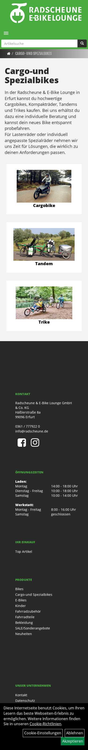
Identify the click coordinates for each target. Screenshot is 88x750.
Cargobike (44, 205)
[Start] (9, 53)
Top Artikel (23, 551)
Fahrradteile (24, 617)
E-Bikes (21, 600)
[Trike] (44, 302)
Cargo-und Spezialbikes (33, 53)
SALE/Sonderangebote (32, 628)
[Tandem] (44, 244)
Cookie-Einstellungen (42, 733)
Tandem (44, 263)
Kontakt (21, 695)
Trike (44, 322)
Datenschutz (25, 700)
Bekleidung (24, 622)
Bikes (19, 589)
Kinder (20, 606)
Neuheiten (23, 634)
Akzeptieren (72, 741)
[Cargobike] (44, 186)
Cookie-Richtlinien (45, 723)
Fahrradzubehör (28, 611)
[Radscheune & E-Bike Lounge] (46, 12)
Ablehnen (74, 733)
